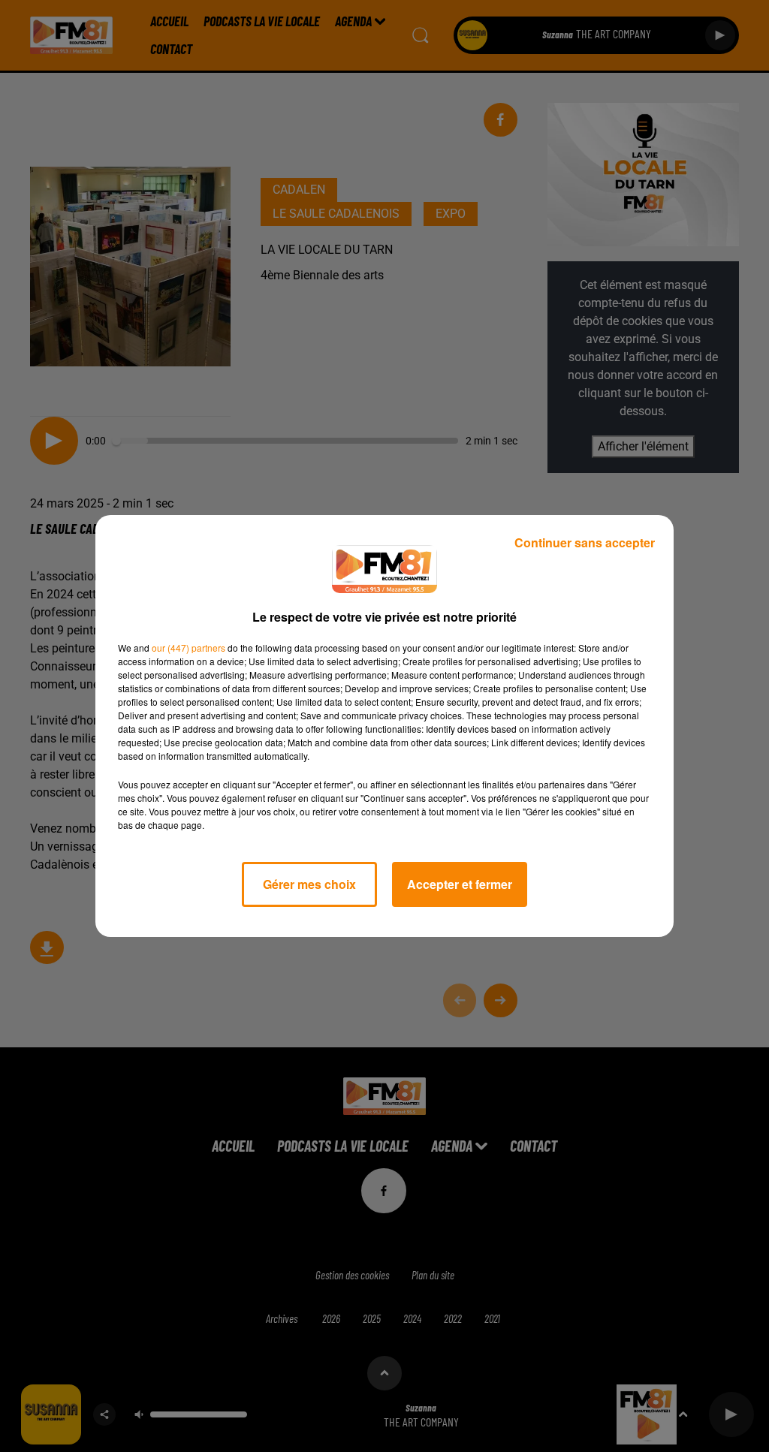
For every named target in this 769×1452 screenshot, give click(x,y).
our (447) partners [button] (188, 647)
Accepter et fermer (459, 884)
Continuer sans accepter (584, 542)
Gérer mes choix (309, 884)
